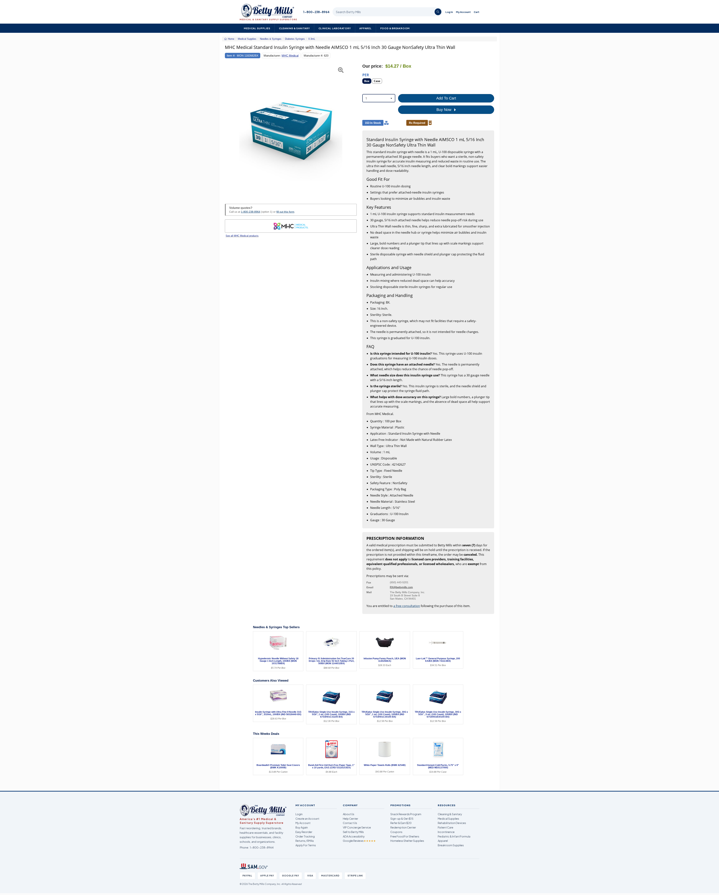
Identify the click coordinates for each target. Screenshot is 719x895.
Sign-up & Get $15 (401, 818)
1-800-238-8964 (316, 12)
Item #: (231, 55)
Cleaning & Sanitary (294, 28)
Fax (368, 582)
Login (299, 814)
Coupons (396, 832)
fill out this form (285, 211)
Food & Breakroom (395, 28)
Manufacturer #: (313, 55)
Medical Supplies (257, 28)
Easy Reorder (303, 832)
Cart (476, 11)
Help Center (350, 818)
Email (369, 587)
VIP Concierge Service (357, 827)
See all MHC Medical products (242, 235)
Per (365, 74)
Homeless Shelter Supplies (407, 840)
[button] (229, 129)
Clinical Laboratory (334, 28)
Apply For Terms (305, 845)
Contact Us (350, 823)
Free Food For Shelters (404, 836)
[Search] (438, 11)
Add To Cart (446, 98)
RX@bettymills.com (401, 587)
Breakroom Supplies (451, 845)
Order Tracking (305, 836)
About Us (348, 814)
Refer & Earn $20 (401, 823)
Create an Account (307, 818)
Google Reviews (359, 840)
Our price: (372, 66)
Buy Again (301, 827)
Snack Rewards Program (405, 814)
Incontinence (446, 832)
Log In (449, 11)
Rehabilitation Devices (452, 823)
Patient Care (445, 827)
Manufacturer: (272, 55)
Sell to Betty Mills (353, 832)
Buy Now (444, 110)
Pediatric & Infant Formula (454, 836)
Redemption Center (403, 827)
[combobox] (378, 98)
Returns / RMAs (304, 840)
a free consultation (406, 606)
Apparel (365, 28)
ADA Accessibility (354, 836)
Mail (369, 592)
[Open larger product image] (291, 129)
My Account (463, 11)
